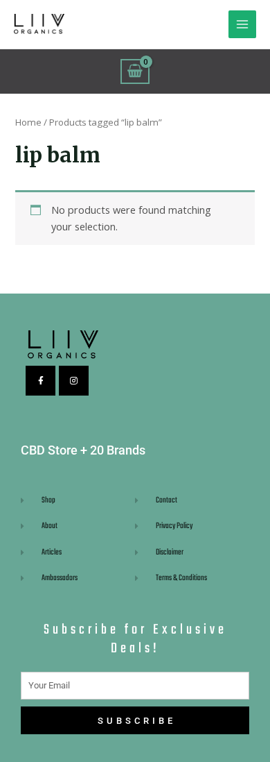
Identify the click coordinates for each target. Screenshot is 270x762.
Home (28, 122)
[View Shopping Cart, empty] (135, 71)
